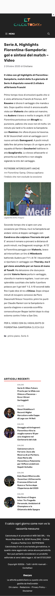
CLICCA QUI (38, 327)
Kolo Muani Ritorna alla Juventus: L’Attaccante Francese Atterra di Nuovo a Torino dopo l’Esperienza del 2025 (29, 482)
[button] (48, 34)
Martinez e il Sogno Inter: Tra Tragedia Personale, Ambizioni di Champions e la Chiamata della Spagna (28, 503)
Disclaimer (27, 591)
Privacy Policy (38, 587)
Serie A (24, 336)
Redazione (25, 587)
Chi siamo (13, 587)
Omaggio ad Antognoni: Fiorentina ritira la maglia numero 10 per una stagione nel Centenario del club (28, 433)
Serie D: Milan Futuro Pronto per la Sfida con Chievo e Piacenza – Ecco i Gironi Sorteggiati (28, 394)
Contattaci (27, 568)
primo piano (14, 336)
